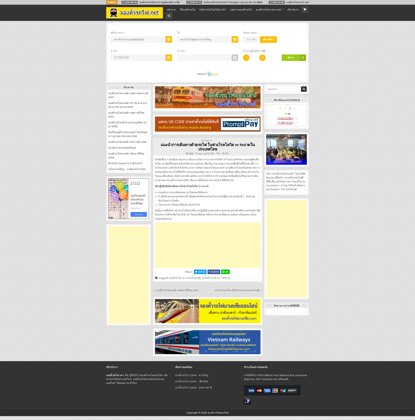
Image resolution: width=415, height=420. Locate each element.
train (190, 153)
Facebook (215, 271)
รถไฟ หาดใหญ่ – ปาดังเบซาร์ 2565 (127, 169)
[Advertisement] (208, 245)
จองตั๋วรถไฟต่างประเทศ (268, 9)
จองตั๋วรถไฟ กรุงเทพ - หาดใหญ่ (191, 375)
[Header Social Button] (305, 9)
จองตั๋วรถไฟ (175, 278)
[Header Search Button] (169, 16)
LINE (226, 271)
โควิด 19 (226, 278)
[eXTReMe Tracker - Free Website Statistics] (247, 403)
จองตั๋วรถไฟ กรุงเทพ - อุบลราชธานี (193, 387)
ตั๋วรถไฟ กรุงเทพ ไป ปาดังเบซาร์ (125, 163)
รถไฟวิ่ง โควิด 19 (211, 278)
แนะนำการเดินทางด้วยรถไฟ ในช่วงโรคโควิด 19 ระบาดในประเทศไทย (208, 146)
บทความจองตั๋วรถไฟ (241, 9)
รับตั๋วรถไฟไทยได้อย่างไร (212, 9)
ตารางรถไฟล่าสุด (192, 278)
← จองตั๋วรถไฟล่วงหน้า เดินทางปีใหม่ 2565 (176, 290)
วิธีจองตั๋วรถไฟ (187, 9)
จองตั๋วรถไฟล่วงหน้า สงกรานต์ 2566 (127, 142)
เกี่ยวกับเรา (293, 9)
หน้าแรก (171, 9)
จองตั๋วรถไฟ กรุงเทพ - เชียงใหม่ (191, 381)
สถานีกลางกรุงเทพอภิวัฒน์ (122, 147)
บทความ (208, 140)
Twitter (201, 271)
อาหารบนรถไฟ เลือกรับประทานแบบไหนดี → (238, 290)
